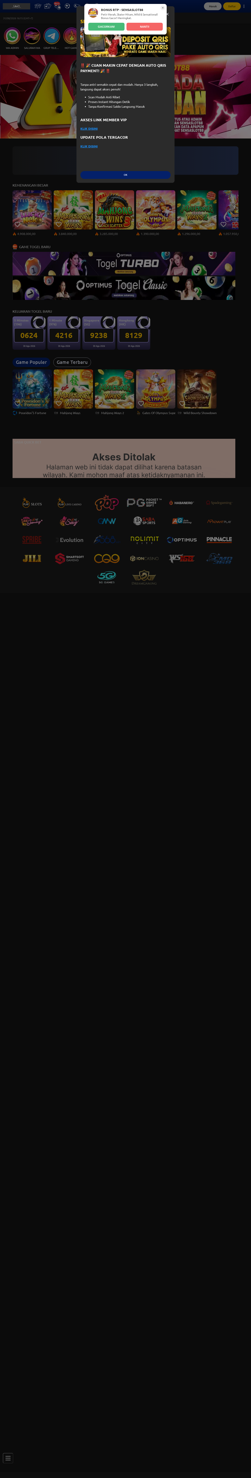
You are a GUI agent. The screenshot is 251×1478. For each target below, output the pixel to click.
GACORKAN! (106, 26)
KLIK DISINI (89, 128)
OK (125, 174)
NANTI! (144, 26)
